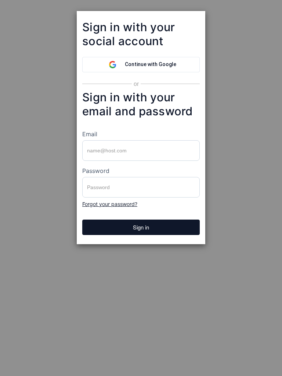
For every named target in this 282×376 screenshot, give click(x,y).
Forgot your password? (109, 204)
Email (89, 134)
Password (95, 170)
